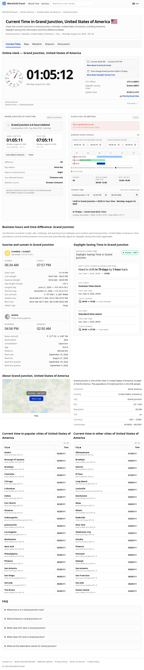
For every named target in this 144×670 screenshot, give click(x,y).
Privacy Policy (61, 661)
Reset (31, 154)
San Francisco (82, 575)
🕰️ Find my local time (129, 96)
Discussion (64, 44)
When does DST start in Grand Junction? (26, 627)
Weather (37, 44)
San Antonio (10, 568)
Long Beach (81, 481)
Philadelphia (10, 553)
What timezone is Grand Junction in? (24, 618)
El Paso (79, 474)
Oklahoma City (83, 532)
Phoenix (8, 561)
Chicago (8, 481)
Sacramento (82, 568)
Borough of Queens (14, 459)
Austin (7, 452)
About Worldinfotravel (24, 661)
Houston (8, 510)
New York (9, 546)
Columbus (9, 488)
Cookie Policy (93, 661)
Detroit (79, 467)
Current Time (13, 44)
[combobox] (72, 3)
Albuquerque (82, 452)
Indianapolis (10, 517)
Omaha (79, 539)
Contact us (7, 661)
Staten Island (82, 590)
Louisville (80, 488)
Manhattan (10, 539)
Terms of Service (77, 661)
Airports (49, 44)
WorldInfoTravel (9, 12)
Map (26, 44)
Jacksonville (10, 524)
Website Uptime (45, 661)
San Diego (9, 575)
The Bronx (9, 590)
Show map (36, 399)
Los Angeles (10, 532)
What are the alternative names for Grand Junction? (32, 646)
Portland (80, 553)
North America (27, 12)
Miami (79, 510)
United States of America (48, 12)
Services (45, 3)
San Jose (8, 582)
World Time (33, 3)
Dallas (7, 495)
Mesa (78, 503)
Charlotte (9, 474)
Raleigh (79, 561)
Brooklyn (9, 467)
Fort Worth (10, 503)
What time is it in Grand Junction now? (25, 609)
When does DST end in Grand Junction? (26, 636)
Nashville (80, 517)
